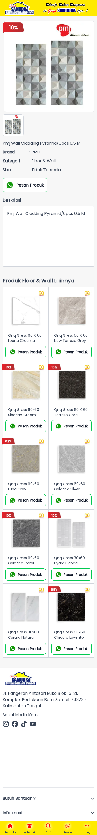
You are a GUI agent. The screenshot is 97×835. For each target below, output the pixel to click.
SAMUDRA (66, 10)
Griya (52, 11)
